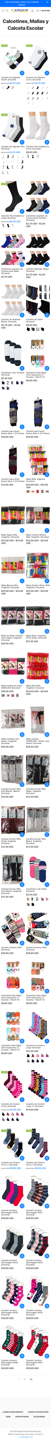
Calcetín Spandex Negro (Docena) (37, 270)
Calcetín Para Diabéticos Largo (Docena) (12, 217)
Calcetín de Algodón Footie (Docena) (10, 78)
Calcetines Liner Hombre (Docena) (12, 374)
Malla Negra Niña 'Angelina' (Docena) (10, 536)
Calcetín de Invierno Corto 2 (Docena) (10, 1163)
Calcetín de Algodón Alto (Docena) (13, 147)
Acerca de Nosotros (38, 1412)
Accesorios (39, 1417)
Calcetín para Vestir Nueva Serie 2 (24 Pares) (37, 432)
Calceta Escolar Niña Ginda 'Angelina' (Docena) (11, 841)
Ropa (8, 1417)
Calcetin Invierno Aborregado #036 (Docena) (9, 1362)
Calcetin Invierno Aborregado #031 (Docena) (34, 1212)
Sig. (31, 1379)
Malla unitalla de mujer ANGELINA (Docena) (11, 687)
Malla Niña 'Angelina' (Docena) (35, 480)
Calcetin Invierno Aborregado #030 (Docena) (9, 1212)
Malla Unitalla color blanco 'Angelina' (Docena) (10, 741)
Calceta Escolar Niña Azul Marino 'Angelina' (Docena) (11, 891)
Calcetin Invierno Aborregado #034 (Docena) (9, 1312)
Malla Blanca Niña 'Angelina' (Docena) (10, 586)
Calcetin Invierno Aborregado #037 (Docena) (34, 1362)
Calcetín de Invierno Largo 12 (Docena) (35, 1105)
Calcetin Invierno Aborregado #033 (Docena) (34, 1262)
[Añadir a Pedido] (47, 368)
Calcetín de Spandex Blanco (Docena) (11, 320)
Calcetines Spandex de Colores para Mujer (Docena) (12, 271)
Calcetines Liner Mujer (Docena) (36, 890)
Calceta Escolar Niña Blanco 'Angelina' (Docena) (36, 841)
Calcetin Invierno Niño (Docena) (11, 948)
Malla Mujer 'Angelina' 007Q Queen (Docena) (36, 637)
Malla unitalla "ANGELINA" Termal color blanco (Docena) (38, 741)
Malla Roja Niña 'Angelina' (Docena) (35, 687)
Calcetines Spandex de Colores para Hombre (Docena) (36, 218)
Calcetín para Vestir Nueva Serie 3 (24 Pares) (13, 480)
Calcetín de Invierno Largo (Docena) (35, 1046)
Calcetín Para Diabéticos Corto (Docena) (37, 147)
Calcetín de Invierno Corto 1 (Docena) (35, 1163)
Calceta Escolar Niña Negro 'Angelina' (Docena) (36, 791)
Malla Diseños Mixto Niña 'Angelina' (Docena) (38, 586)
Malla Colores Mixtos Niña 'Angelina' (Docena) (37, 536)
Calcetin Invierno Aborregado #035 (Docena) (34, 1312)
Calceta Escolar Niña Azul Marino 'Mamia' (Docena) (11, 791)
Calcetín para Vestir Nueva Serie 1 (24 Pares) (12, 432)
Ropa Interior (22, 1417)
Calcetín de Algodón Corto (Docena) (35, 78)
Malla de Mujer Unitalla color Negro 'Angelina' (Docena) (12, 638)
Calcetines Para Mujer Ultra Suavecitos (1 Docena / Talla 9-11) (36, 375)
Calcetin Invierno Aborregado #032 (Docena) (9, 1262)
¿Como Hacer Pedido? (12, 1412)
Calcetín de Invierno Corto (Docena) (10, 1105)
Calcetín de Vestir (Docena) (34, 320)
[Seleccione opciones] (22, 73)
